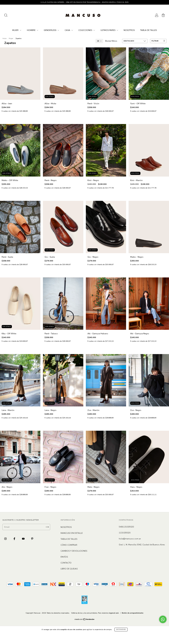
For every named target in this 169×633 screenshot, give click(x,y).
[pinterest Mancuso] (32, 538)
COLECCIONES (85, 30)
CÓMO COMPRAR (69, 545)
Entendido (121, 629)
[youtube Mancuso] (23, 538)
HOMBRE (31, 30)
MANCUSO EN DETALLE (72, 533)
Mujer (11, 38)
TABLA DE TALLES (148, 30)
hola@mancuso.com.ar (130, 538)
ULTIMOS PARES (108, 30)
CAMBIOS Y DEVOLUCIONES (74, 551)
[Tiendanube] (84, 619)
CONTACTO (66, 562)
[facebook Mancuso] (14, 538)
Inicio (4, 38)
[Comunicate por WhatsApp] (163, 619)
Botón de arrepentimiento (132, 613)
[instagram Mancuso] (5, 538)
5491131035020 (126, 526)
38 (98, 41)
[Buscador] (5, 16)
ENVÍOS (64, 557)
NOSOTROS (129, 30)
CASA (68, 30)
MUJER (15, 30)
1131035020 (124, 532)
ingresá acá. (114, 613)
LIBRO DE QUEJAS (69, 568)
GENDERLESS (50, 30)
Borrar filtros (111, 41)
